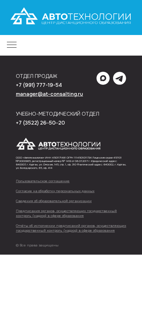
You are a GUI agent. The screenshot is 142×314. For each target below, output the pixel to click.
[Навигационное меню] (12, 45)
